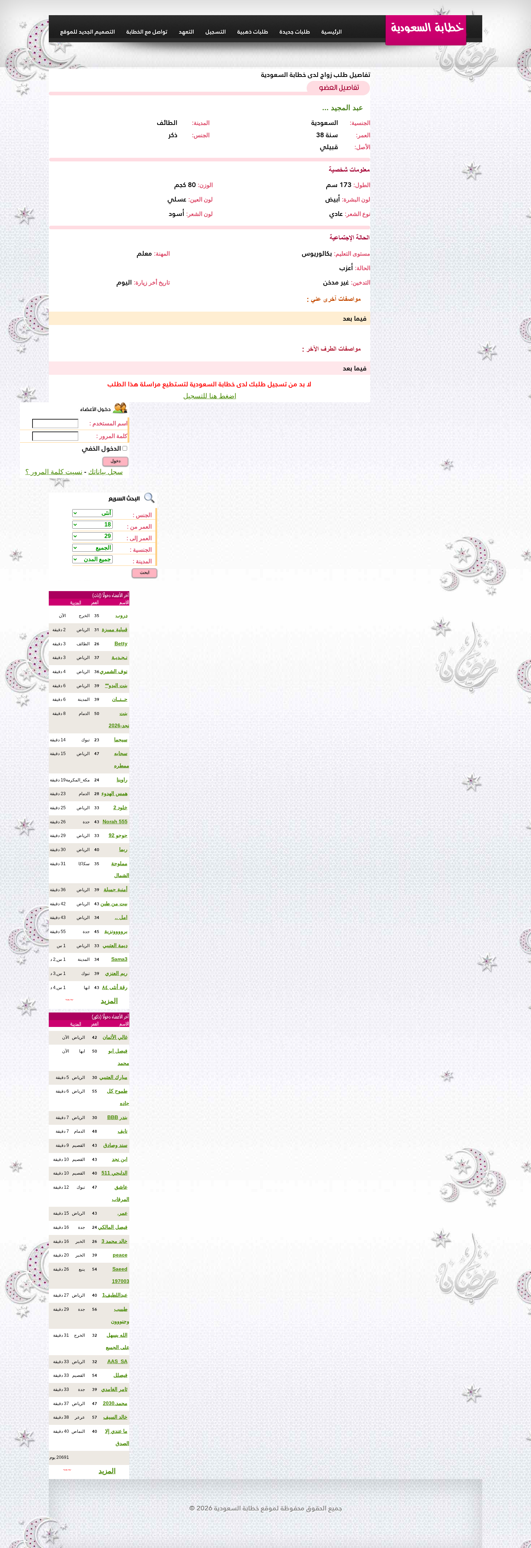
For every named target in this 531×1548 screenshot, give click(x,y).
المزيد (109, 1001)
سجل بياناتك (105, 472)
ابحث (144, 572)
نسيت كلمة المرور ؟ (53, 472)
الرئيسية (331, 31)
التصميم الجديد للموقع (87, 31)
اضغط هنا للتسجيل (209, 396)
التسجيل (216, 31)
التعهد (186, 31)
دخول (115, 460)
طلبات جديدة (295, 31)
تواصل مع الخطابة (146, 31)
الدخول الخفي (101, 448)
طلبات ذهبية (252, 31)
